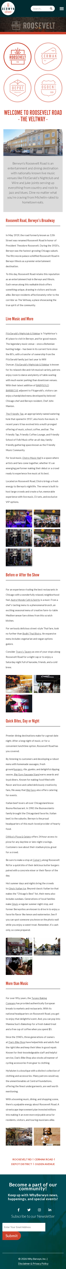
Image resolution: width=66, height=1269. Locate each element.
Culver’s (37, 859)
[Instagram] (39, 1210)
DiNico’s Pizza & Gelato (18, 836)
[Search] (51, 8)
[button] (61, 8)
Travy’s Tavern (24, 651)
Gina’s (15, 904)
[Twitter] (29, 1210)
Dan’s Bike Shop (16, 1042)
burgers (18, 769)
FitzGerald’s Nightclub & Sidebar (23, 333)
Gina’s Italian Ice (17, 888)
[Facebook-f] (18, 1210)
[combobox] (43, 8)
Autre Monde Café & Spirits (25, 599)
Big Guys (31, 790)
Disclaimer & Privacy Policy (33, 1263)
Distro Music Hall (31, 457)
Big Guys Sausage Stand (27, 774)
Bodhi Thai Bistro (31, 633)
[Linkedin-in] (49, 1210)
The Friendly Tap (15, 413)
